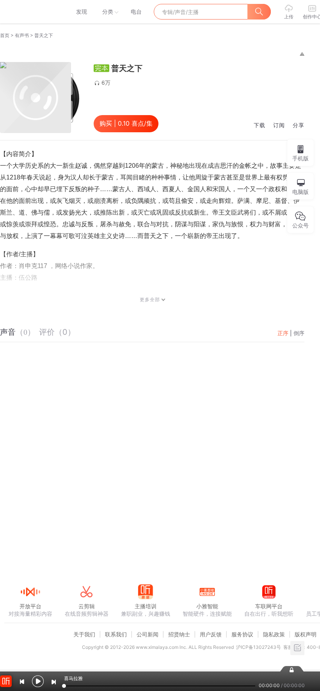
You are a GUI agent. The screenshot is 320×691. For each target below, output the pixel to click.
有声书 (22, 35)
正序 (282, 333)
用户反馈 (211, 634)
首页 (4, 35)
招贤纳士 (179, 634)
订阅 (279, 125)
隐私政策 (274, 634)
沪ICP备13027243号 (258, 647)
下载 (259, 125)
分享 (298, 125)
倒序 (298, 333)
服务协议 (242, 634)
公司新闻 (147, 634)
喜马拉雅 (30, 11)
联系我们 (116, 634)
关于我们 (84, 634)
